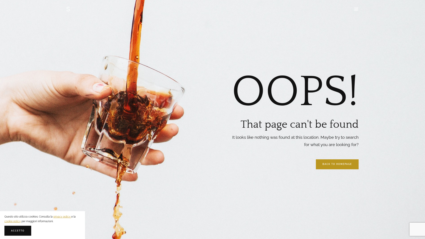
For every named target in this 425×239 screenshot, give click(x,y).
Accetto (18, 230)
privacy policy (62, 216)
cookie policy (12, 221)
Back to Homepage (337, 164)
